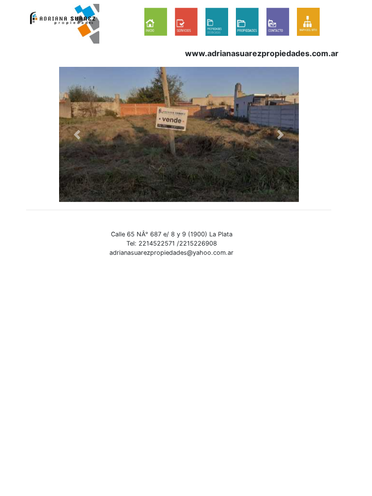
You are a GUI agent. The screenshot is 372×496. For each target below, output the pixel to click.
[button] (77, 134)
